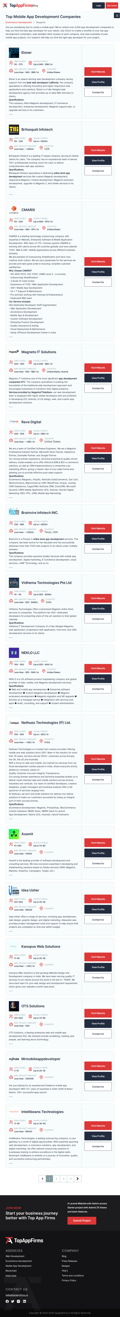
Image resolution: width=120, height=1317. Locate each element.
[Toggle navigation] (117, 15)
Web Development (15, 1256)
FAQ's (65, 1270)
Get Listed (112, 5)
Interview (11, 1275)
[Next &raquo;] (77, 1178)
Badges (66, 1265)
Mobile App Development (18, 1265)
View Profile (98, 82)
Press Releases (69, 1261)
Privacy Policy (69, 1280)
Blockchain (11, 1270)
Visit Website (98, 71)
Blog (35, 5)
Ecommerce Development (19, 22)
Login (98, 5)
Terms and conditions (73, 1275)
